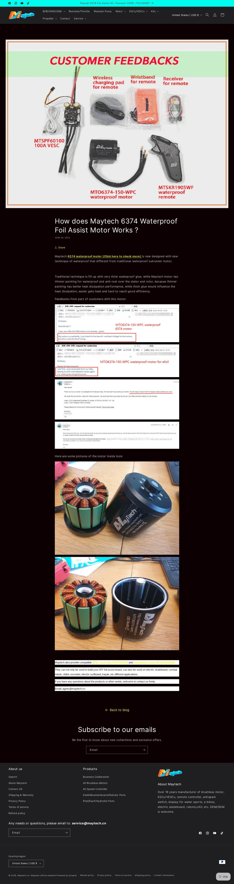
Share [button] (61, 247)
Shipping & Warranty (21, 794)
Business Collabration (96, 776)
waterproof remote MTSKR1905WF (154, 662)
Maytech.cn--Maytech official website (37, 875)
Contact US (15, 788)
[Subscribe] (144, 750)
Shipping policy (143, 875)
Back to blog (119, 710)
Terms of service (19, 806)
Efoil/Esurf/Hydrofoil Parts (98, 800)
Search (13, 776)
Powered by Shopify (67, 875)
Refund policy (17, 813)
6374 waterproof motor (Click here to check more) (105, 256)
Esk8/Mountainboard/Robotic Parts (104, 794)
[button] (54, 11)
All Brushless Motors (95, 782)
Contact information (164, 875)
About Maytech (18, 782)
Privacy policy (104, 875)
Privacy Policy (17, 800)
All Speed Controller (95, 788)
